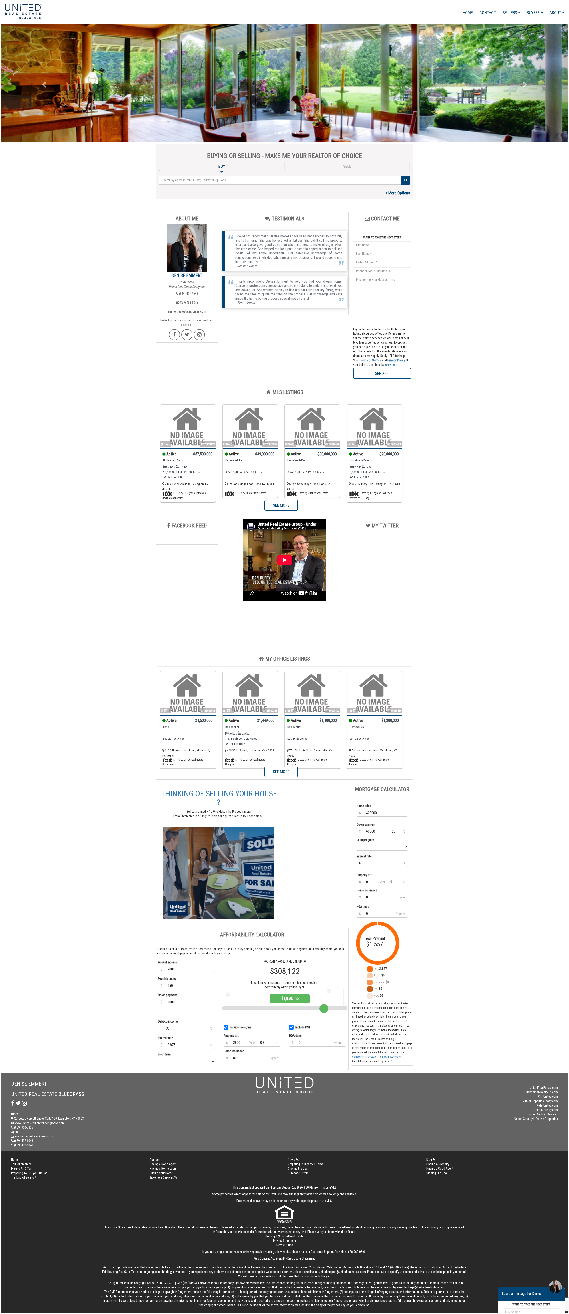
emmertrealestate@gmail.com (187, 311)
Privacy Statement (284, 1240)
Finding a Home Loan (163, 1168)
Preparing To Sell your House (29, 1173)
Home (468, 12)
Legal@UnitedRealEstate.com (426, 1287)
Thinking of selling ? (23, 1177)
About (555, 12)
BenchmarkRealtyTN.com (542, 1092)
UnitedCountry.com (546, 1110)
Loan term (164, 1054)
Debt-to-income (168, 1021)
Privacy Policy (396, 360)
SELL (347, 166)
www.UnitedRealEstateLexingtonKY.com (39, 1123)
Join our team (20, 1164)
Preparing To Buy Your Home (305, 1164)
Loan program (365, 840)
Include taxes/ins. (241, 1027)
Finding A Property (437, 1164)
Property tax (231, 1035)
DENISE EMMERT (187, 275)
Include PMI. (303, 1027)
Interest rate (165, 1038)
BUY (221, 166)
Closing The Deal (436, 1173)
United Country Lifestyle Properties (536, 1119)
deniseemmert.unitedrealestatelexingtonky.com (377, 1056)
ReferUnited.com (547, 1105)
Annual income (167, 962)
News (292, 1159)
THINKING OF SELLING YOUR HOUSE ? (219, 798)
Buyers (534, 12)
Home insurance (234, 1051)
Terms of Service (370, 360)
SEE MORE (281, 505)
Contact (487, 12)
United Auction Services (543, 1114)
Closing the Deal (298, 1168)
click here (391, 364)
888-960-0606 (356, 1252)
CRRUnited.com (548, 1096)
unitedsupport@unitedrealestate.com (342, 1272)
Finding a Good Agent (163, 1164)
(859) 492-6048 (188, 293)
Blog (429, 1159)
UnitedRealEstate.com (544, 1087)
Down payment (167, 995)
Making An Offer (21, 1168)
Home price (364, 806)
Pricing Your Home (161, 1173)
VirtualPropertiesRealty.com (540, 1101)
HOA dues (295, 1035)
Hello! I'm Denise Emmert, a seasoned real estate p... (186, 323)
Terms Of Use (284, 1245)
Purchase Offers (298, 1173)
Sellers (510, 12)
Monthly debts (167, 978)
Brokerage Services (162, 1177)
